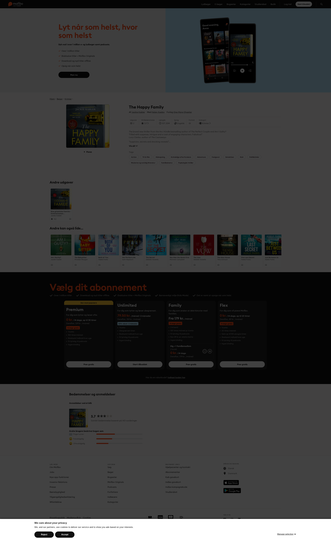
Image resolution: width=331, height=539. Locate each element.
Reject (44, 534)
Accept (64, 534)
